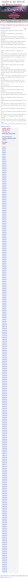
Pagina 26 (4, 190)
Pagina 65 (4, 261)
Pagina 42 (4, 219)
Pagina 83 (4, 293)
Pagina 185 (4, 479)
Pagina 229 (4, 558)
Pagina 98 (4, 321)
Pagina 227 (4, 555)
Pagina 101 (4, 326)
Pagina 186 (4, 480)
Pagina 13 (4, 166)
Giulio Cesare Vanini (14, 17)
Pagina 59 (4, 250)
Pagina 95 (4, 315)
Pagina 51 (4, 235)
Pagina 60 (4, 252)
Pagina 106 (4, 335)
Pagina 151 (4, 417)
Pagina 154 (4, 422)
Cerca (19, 21)
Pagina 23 (4, 185)
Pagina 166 (4, 444)
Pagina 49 (4, 232)
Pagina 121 (4, 362)
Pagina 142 (4, 400)
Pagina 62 (4, 255)
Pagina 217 (4, 537)
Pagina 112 (4, 346)
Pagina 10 (4, 161)
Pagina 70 (4, 270)
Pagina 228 (4, 557)
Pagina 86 (4, 299)
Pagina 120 (4, 361)
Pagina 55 (4, 243)
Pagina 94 (4, 313)
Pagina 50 (4, 234)
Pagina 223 (4, 548)
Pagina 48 (4, 230)
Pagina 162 (4, 437)
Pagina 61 (4, 253)
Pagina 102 (4, 328)
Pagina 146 (4, 408)
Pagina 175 (4, 460)
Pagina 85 (4, 297)
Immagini (19, 20)
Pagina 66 (4, 263)
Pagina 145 (4, 406)
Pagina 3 (4, 148)
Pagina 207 (4, 518)
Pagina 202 (4, 509)
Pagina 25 (4, 188)
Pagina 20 (4, 179)
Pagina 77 (4, 283)
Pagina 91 (4, 308)
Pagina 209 (4, 522)
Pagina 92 (4, 310)
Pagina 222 (4, 546)
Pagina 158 (4, 430)
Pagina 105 (4, 333)
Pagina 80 (4, 288)
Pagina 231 (4, 562)
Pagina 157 (4, 428)
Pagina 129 (4, 377)
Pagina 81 (4, 290)
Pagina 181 (4, 471)
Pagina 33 (4, 203)
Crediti (14, 18)
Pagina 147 (4, 410)
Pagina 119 (4, 359)
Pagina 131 (4, 381)
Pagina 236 (4, 571)
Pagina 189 (4, 486)
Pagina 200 (4, 506)
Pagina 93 (4, 312)
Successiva (8, 27)
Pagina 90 (4, 306)
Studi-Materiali (10, 21)
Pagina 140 (4, 397)
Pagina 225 (4, 551)
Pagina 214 (4, 531)
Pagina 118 (4, 357)
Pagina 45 (4, 224)
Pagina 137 (4, 391)
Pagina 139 (4, 395)
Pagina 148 (4, 411)
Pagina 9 (4, 159)
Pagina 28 (4, 194)
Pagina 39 (4, 214)
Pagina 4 (4, 150)
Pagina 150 (4, 415)
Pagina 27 (4, 192)
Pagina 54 (4, 241)
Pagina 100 (4, 324)
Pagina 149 (4, 413)
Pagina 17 (4, 174)
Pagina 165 (4, 442)
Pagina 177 (4, 464)
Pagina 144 (4, 404)
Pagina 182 (4, 473)
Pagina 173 (4, 457)
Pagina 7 (4, 155)
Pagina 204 (4, 513)
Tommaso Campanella (14, 15)
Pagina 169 (4, 449)
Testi (7, 20)
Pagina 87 (4, 301)
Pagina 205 (4, 515)
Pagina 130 (4, 379)
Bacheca (16, 21)
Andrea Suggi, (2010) (8, 133)
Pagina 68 (4, 266)
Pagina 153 (4, 420)
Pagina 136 (4, 390)
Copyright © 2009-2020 (4, 575)
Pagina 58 (4, 248)
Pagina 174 (4, 459)
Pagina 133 (4, 384)
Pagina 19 (4, 177)
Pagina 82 (4, 292)
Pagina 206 (4, 517)
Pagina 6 (4, 154)
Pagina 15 (4, 170)
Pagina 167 (4, 446)
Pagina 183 (4, 475)
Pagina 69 (4, 268)
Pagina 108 (4, 339)
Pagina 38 (4, 212)
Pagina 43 (4, 221)
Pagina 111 (4, 344)
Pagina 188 (4, 484)
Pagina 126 (4, 371)
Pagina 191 (4, 489)
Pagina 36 (4, 208)
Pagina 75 (4, 279)
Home (14, 12)
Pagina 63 (4, 257)
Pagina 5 (4, 152)
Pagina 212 (4, 528)
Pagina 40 (4, 215)
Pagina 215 (4, 533)
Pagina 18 (4, 175)
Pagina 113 (4, 348)
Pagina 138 (4, 393)
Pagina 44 (4, 223)
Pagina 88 (4, 302)
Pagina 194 (4, 495)
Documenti (10, 20)
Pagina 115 (4, 351)
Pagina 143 (4, 402)
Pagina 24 (4, 186)
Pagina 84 (4, 295)
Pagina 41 (4, 217)
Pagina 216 (4, 535)
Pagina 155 (4, 424)
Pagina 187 (4, 482)
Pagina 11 (4, 163)
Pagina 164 (4, 440)
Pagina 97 (4, 319)
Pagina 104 (4, 332)
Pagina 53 (4, 239)
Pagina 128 (4, 375)
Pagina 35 (4, 206)
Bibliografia (24, 20)
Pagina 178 (4, 466)
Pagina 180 (4, 469)
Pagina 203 (4, 511)
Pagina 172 (4, 455)
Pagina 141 (4, 399)
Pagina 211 (4, 526)
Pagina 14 (4, 168)
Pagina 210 (4, 524)
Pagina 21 (4, 181)
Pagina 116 (4, 353)
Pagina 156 (4, 426)
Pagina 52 (4, 237)
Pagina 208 (4, 520)
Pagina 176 (4, 462)
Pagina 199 (4, 504)
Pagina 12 (4, 165)
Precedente (3, 27)
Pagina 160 (4, 433)
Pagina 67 (4, 264)
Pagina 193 (4, 493)
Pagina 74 (4, 277)
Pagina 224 (4, 549)
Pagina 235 (4, 569)
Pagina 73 (4, 275)
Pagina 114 (4, 350)
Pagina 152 (4, 419)
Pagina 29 (4, 195)
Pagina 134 (4, 386)
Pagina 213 (4, 529)
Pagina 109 (4, 341)
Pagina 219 (4, 540)
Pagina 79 (4, 286)
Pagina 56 (4, 244)
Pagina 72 (4, 273)
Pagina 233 (4, 566)
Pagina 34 (4, 204)
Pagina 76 (4, 281)
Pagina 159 (4, 431)
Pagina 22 (4, 183)
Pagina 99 (4, 322)
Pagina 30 (4, 197)
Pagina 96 (4, 317)
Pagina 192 (4, 491)
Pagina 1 (4, 146)
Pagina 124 (4, 368)
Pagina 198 (4, 502)
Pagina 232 (4, 564)
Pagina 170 (4, 451)
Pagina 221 (4, 544)
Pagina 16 (4, 172)
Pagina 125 (4, 370)
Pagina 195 (4, 497)
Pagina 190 (4, 488)
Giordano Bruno (14, 14)
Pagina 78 (4, 284)
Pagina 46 (4, 226)
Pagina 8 (4, 157)
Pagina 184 (4, 477)
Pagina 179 (4, 468)
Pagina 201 (4, 508)
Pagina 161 (4, 435)
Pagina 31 (4, 199)
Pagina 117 (4, 355)
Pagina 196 (4, 499)
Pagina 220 (4, 542)
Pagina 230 (4, 560)
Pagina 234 (4, 567)
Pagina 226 (4, 553)
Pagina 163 (4, 439)
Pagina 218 (4, 538)
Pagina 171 (4, 453)
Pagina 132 (4, 382)
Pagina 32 (4, 201)
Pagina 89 (4, 304)
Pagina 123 (4, 366)
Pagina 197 (4, 500)
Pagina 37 (4, 210)
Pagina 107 (4, 337)
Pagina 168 (4, 448)
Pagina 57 (4, 246)
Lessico (15, 20)
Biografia (3, 20)
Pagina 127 (4, 373)
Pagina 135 (4, 388)
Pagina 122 (4, 364)
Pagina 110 (4, 342)
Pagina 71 (4, 272)
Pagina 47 (4, 228)
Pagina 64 (4, 259)
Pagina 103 (4, 330)
